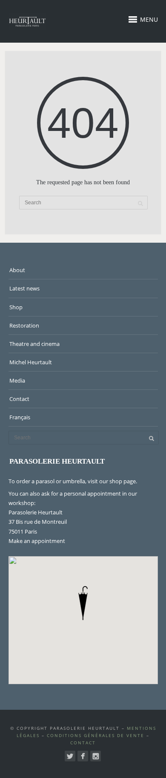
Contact (19, 399)
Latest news (24, 288)
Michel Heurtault (30, 362)
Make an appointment (37, 541)
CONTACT (83, 743)
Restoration (24, 325)
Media (17, 380)
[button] (83, 603)
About (17, 270)
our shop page (117, 481)
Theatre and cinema (34, 344)
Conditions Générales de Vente (95, 735)
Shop (16, 307)
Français (19, 417)
